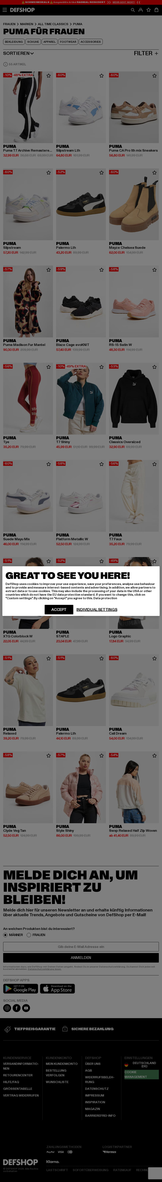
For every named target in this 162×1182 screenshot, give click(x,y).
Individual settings (96, 609)
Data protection (105, 598)
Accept (59, 609)
